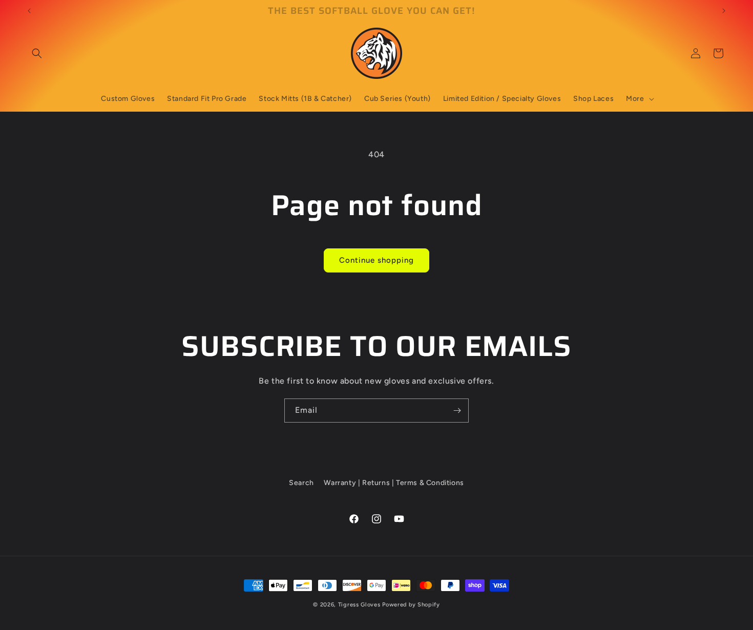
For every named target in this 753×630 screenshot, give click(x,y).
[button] (37, 53)
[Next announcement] (724, 10)
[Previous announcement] (29, 10)
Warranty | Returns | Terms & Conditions (394, 482)
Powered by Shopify (411, 604)
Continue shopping (376, 260)
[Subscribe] (457, 410)
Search (301, 482)
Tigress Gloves (359, 604)
